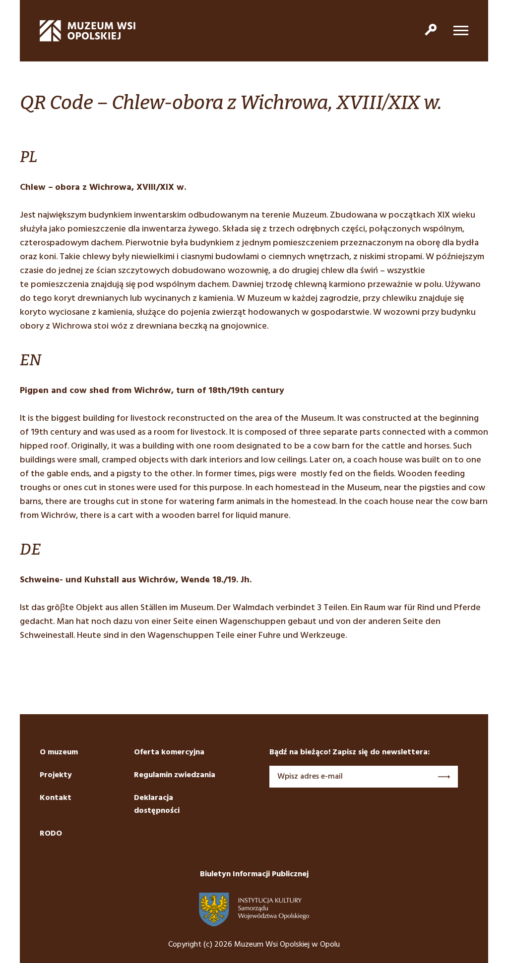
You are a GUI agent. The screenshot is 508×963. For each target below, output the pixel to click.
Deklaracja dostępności (157, 804)
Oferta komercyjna (169, 752)
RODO (51, 833)
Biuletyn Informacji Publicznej (254, 874)
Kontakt (55, 798)
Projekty (56, 775)
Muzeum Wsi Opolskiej (88, 31)
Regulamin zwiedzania (174, 775)
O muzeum (59, 752)
